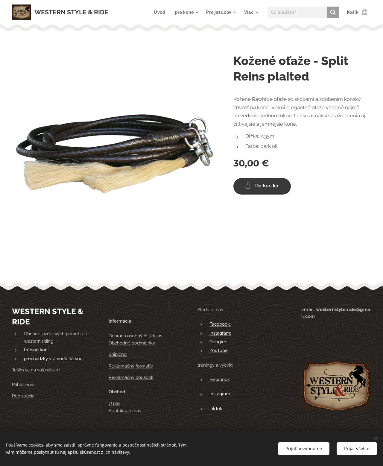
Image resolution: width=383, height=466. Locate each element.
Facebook (219, 379)
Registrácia (23, 396)
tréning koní (36, 350)
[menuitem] (161, 12)
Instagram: (220, 333)
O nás (114, 403)
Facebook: (220, 324)
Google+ (218, 341)
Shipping (118, 354)
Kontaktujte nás (125, 410)
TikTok (215, 408)
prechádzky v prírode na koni (53, 358)
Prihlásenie (23, 384)
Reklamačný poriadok (131, 377)
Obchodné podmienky (132, 343)
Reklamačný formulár (131, 366)
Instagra (217, 394)
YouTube (218, 350)
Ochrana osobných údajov (135, 336)
